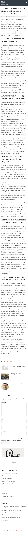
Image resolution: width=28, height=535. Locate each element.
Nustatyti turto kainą (7, 478)
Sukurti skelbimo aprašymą (8, 484)
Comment (4, 402)
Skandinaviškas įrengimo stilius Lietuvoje (11, 517)
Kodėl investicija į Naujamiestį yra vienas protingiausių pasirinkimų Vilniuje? (17, 375)
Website (3, 431)
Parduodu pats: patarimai (8, 496)
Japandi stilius (5, 520)
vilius (7, 16)
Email (3, 425)
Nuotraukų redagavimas (7, 475)
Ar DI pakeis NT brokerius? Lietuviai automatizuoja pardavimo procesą (17, 365)
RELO (3, 2)
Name (3, 419)
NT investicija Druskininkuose (9, 514)
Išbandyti (14, 462)
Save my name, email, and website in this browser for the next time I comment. (12, 439)
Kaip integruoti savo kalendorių (9, 473)
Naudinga (4, 493)
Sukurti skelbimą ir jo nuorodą (9, 481)
